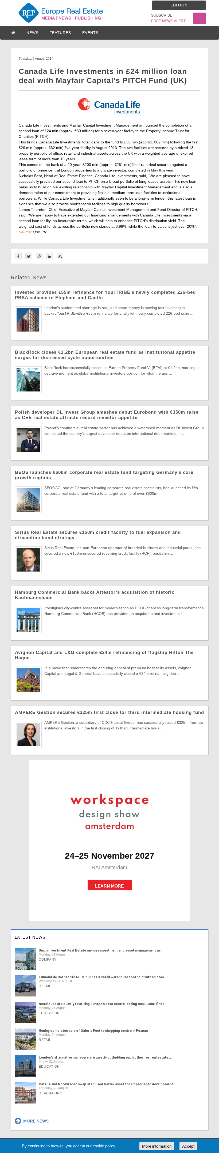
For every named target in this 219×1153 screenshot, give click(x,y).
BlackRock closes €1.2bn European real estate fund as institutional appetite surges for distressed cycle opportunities (105, 355)
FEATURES (60, 33)
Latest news (30, 937)
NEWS (32, 33)
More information (156, 1146)
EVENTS (90, 33)
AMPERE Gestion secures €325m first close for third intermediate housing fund (109, 712)
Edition (178, 5)
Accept (188, 1146)
